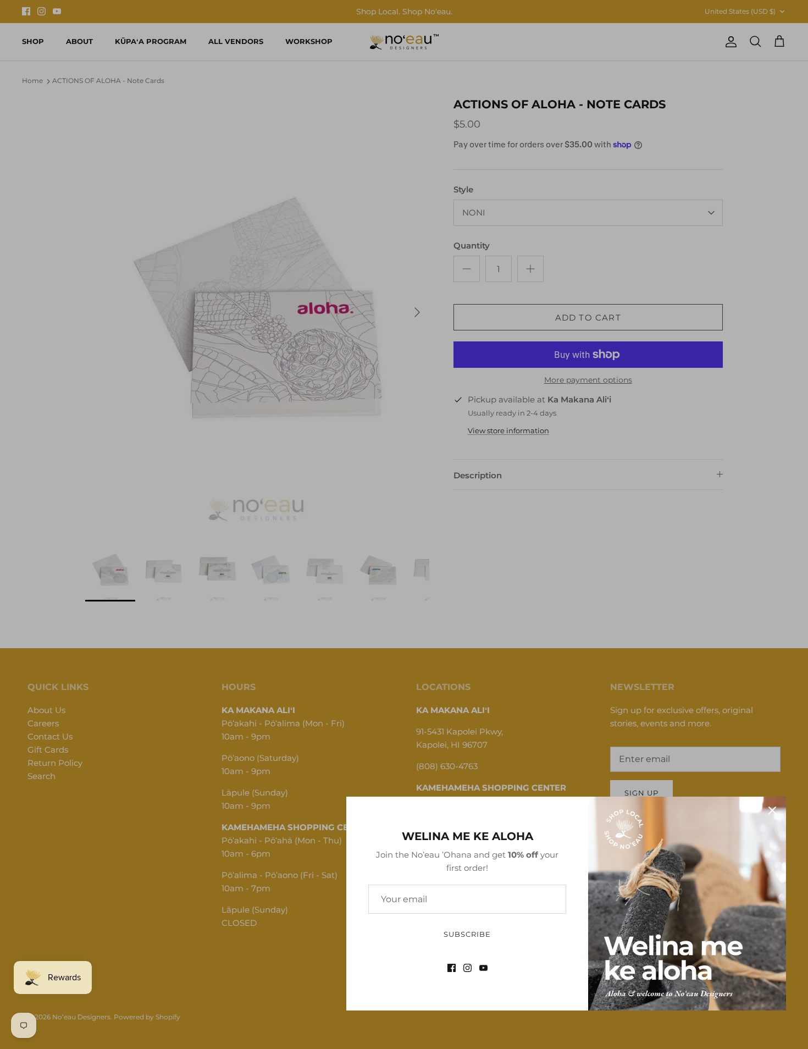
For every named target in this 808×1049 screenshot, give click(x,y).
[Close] (772, 810)
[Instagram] (467, 968)
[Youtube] (483, 968)
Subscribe (467, 934)
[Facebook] (451, 968)
